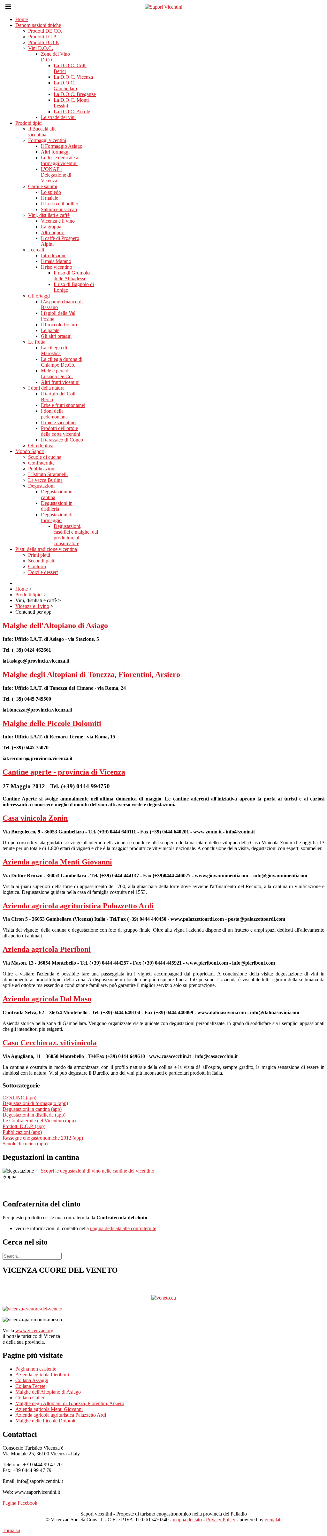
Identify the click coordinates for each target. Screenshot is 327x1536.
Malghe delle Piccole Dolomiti (52, 723)
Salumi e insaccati (59, 209)
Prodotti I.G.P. (42, 36)
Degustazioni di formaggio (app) (35, 1103)
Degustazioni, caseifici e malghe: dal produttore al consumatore (76, 534)
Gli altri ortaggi (56, 336)
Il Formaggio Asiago (61, 146)
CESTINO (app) (19, 1097)
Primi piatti (39, 555)
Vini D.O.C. (40, 48)
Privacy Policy (220, 1519)
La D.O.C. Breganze (75, 94)
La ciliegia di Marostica (54, 350)
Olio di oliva (40, 445)
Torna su (11, 1530)
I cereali (36, 249)
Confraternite (41, 463)
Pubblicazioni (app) (22, 1132)
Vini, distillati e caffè (49, 215)
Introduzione (53, 255)
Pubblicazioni (42, 468)
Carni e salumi (42, 186)
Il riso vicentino (56, 267)
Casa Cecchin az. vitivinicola (50, 1043)
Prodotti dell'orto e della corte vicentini (60, 431)
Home (21, 19)
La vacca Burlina (45, 480)
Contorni (37, 566)
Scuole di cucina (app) (25, 1143)
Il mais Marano (56, 261)
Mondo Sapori (29, 451)
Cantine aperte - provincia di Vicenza (64, 772)
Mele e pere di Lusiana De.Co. (57, 373)
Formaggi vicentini (47, 140)
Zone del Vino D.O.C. (55, 56)
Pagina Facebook (20, 1503)
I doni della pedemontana (54, 413)
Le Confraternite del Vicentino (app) (39, 1120)
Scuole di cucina (44, 457)
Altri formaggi (55, 152)
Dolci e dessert (43, 572)
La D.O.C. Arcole (72, 111)
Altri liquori (53, 232)
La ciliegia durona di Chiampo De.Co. (61, 362)
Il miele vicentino (58, 422)
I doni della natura (46, 388)
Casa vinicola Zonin (35, 818)
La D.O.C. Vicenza (73, 77)
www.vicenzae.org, (35, 1330)
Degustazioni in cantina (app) (32, 1109)
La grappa (51, 226)
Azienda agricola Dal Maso (47, 999)
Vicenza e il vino (58, 221)
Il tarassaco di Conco (62, 439)
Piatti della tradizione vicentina (46, 549)
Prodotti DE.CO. (45, 31)
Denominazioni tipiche (38, 25)
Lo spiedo (51, 192)
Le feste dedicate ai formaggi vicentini (60, 160)
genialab (273, 1519)
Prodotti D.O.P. (43, 42)
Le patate (50, 330)
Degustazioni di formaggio (56, 517)
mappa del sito (187, 1519)
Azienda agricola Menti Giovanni (57, 862)
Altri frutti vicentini (60, 382)
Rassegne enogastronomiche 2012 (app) (43, 1138)
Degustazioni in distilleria (56, 506)
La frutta (36, 342)
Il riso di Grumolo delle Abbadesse (72, 275)
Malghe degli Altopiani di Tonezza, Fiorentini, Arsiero (91, 674)
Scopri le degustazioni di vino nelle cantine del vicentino (97, 1171)
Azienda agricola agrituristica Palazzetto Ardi (78, 906)
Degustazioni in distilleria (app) (34, 1115)
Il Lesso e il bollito (59, 203)
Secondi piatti (42, 560)
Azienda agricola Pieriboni (47, 949)
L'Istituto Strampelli (48, 474)
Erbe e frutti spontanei (63, 405)
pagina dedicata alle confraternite (123, 1228)
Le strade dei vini (58, 117)
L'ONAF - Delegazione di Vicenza (56, 174)
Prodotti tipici (28, 123)
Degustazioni (41, 486)
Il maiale (49, 198)
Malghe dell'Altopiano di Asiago (55, 625)
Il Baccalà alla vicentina (42, 131)
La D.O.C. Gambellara (65, 85)
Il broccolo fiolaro (59, 324)
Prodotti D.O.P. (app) (24, 1126)
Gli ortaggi (39, 295)
